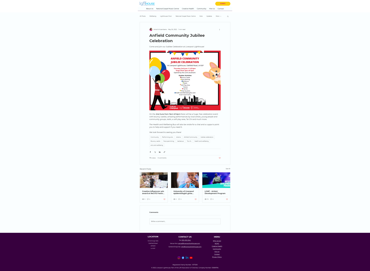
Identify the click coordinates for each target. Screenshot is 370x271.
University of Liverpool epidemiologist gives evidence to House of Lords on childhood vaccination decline (183, 192)
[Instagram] (179, 257)
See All (228, 169)
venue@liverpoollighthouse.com (189, 243)
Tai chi (189, 141)
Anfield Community (190, 137)
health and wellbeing (202, 141)
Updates (209, 16)
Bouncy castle (155, 141)
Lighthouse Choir (166, 16)
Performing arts (167, 137)
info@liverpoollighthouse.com (191, 247)
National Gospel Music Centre (186, 16)
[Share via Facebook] (150, 152)
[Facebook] (183, 257)
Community (155, 137)
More (217, 16)
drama (178, 137)
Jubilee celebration (207, 137)
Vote (201, 16)
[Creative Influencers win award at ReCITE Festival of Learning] (154, 180)
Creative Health (217, 246)
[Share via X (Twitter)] (155, 152)
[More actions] (219, 29)
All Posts (143, 16)
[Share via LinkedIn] (160, 152)
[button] (150, 9)
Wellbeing (152, 16)
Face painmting (168, 141)
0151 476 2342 (186, 240)
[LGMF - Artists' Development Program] (216, 180)
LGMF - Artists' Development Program (215, 192)
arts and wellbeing (157, 145)
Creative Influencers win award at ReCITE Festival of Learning (153, 192)
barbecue (180, 141)
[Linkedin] (187, 257)
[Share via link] (164, 152)
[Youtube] (191, 257)
